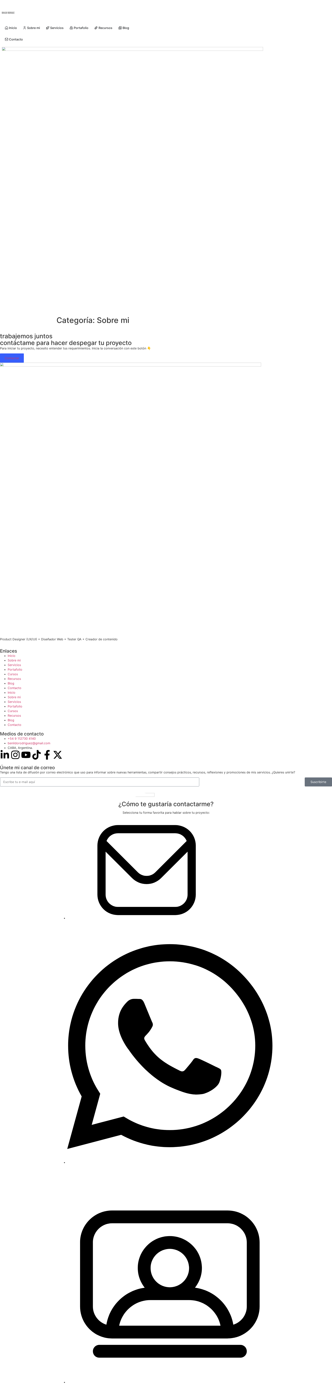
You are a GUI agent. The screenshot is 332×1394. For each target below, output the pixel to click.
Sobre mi (14, 660)
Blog (11, 683)
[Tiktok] (36, 755)
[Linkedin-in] (5, 755)
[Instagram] (15, 755)
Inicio (11, 656)
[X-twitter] (57, 755)
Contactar (12, 358)
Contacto (14, 688)
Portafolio (15, 669)
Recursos (14, 679)
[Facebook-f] (47, 755)
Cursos (13, 674)
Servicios (14, 665)
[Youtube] (26, 755)
